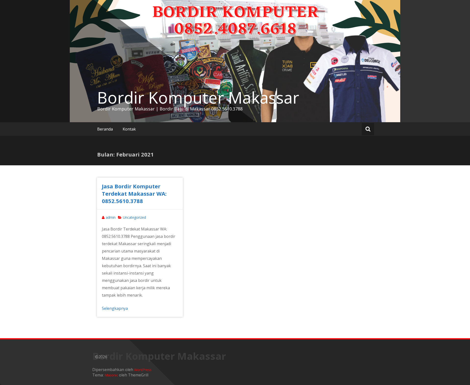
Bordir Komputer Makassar (198, 97)
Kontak (129, 129)
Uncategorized (134, 217)
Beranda (105, 129)
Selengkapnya (115, 308)
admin (111, 217)
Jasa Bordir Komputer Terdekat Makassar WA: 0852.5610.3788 (134, 193)
